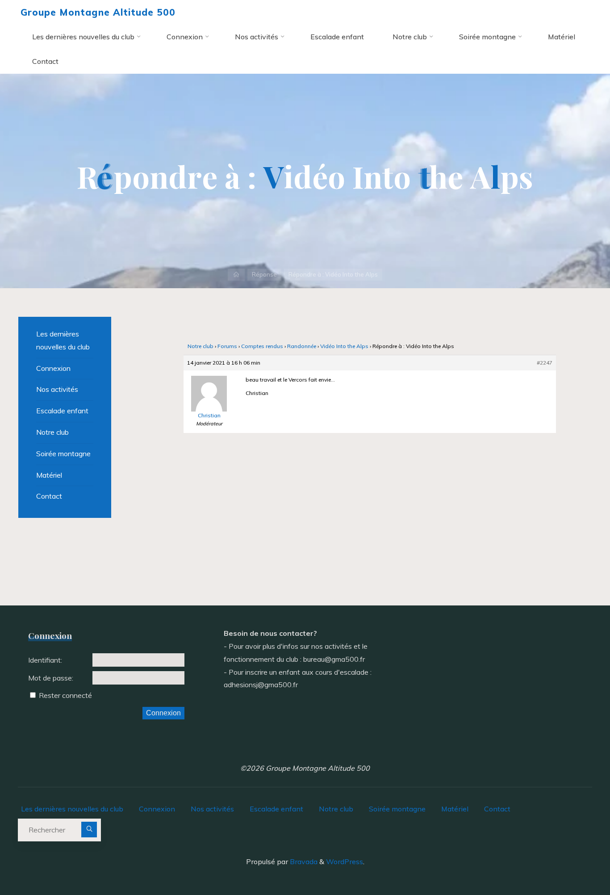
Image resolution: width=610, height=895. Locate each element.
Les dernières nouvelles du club (63, 340)
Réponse (264, 274)
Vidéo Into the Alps (344, 346)
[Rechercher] (89, 829)
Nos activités (57, 389)
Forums (227, 346)
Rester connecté (65, 695)
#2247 (544, 362)
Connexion (53, 368)
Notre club (200, 346)
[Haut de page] (575, 860)
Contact (49, 496)
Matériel (49, 475)
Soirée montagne (63, 453)
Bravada (303, 861)
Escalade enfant (62, 410)
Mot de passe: (50, 677)
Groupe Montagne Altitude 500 (98, 12)
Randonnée (301, 346)
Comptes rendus (262, 346)
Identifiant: (45, 659)
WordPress (344, 861)
